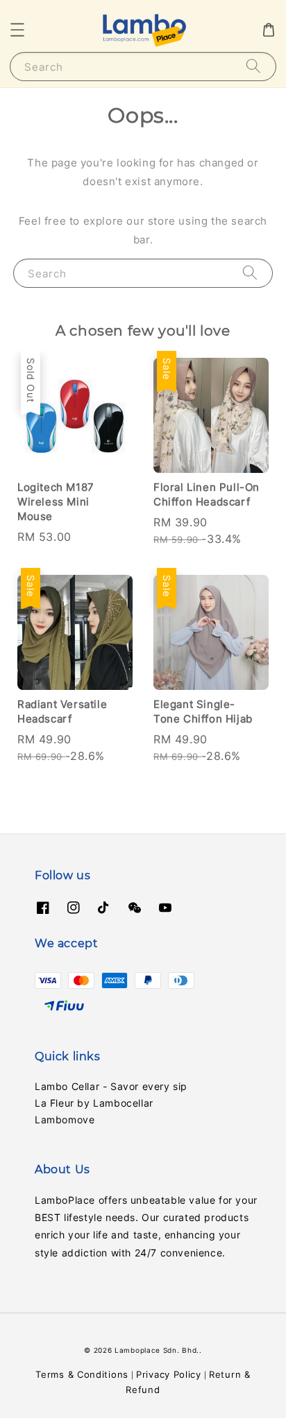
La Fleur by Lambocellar (94, 1103)
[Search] (253, 66)
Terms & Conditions (81, 1374)
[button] (17, 30)
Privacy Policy (168, 1374)
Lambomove (64, 1119)
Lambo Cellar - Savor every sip (111, 1086)
